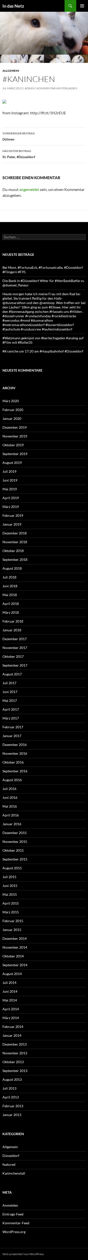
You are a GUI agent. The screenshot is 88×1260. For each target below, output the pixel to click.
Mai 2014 (9, 1000)
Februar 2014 (12, 1026)
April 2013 (10, 1097)
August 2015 (12, 868)
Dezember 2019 (14, 427)
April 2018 (10, 603)
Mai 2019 (9, 489)
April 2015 (10, 903)
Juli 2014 (9, 982)
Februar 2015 (12, 921)
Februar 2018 (12, 621)
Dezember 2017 (14, 639)
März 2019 (10, 507)
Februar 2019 (12, 515)
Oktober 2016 (13, 762)
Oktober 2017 (13, 656)
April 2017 (10, 709)
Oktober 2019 (13, 445)
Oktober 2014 (13, 956)
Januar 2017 (11, 736)
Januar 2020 (11, 418)
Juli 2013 (9, 1088)
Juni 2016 (9, 797)
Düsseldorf (10, 1156)
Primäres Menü (82, 6)
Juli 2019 (9, 471)
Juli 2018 (9, 577)
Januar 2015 (11, 930)
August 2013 (12, 1079)
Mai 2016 (9, 806)
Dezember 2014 (14, 938)
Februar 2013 (12, 1106)
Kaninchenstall (13, 1173)
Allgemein (10, 70)
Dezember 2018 (14, 533)
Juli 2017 (9, 683)
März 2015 (10, 912)
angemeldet (29, 189)
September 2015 (14, 859)
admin (30, 88)
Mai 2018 (9, 595)
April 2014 (10, 1009)
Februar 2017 (12, 727)
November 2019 (14, 436)
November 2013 (14, 1053)
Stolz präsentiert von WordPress (23, 1254)
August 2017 (12, 674)
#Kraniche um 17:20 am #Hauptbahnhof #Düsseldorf (42, 351)
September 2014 (14, 965)
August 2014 (12, 974)
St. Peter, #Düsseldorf (18, 154)
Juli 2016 (9, 789)
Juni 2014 (9, 991)
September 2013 (14, 1071)
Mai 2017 (9, 700)
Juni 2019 (9, 480)
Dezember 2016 (14, 744)
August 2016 (12, 780)
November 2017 (14, 648)
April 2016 (10, 815)
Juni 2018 (9, 586)
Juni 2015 (9, 885)
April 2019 (10, 498)
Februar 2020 (12, 410)
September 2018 (14, 559)
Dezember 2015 (14, 833)
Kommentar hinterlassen (57, 88)
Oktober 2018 (13, 551)
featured (8, 1164)
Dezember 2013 (14, 1044)
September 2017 (14, 665)
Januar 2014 (11, 1035)
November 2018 (14, 542)
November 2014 (14, 947)
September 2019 (14, 454)
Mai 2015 (9, 894)
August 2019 (12, 462)
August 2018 (12, 568)
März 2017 (10, 718)
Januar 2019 (11, 524)
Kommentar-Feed (15, 1223)
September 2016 (14, 771)
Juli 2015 (9, 877)
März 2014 (10, 1018)
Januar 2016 (11, 824)
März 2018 (10, 612)
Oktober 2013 (13, 1062)
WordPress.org (13, 1232)
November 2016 (14, 753)
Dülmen (18, 136)
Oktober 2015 (13, 850)
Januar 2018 (11, 630)
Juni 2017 (9, 692)
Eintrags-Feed (12, 1214)
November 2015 (14, 841)
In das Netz (13, 6)
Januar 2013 (11, 1115)
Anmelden (10, 1205)
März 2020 (10, 401)
